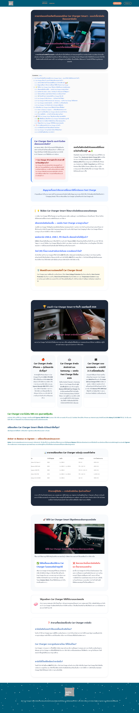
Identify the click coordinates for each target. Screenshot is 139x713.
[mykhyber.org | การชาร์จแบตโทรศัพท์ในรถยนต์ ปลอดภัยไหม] (24, 3)
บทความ (51, 3)
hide (40, 75)
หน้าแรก (44, 3)
